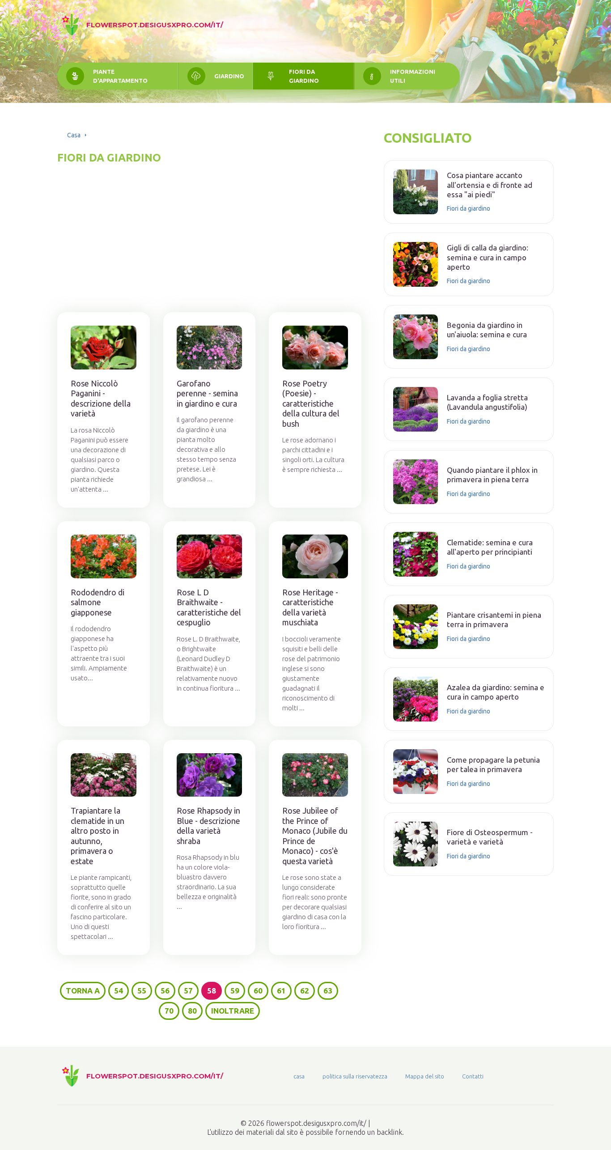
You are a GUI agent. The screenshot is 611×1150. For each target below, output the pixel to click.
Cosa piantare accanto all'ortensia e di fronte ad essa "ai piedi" (489, 185)
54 (118, 990)
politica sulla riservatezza (354, 1076)
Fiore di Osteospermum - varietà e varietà (490, 837)
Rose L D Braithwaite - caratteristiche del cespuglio (209, 607)
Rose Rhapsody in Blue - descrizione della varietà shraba (208, 825)
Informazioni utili (412, 76)
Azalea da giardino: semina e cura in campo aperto (495, 692)
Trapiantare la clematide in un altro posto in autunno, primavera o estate (97, 836)
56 (165, 990)
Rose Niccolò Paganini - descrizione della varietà (101, 398)
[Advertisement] (209, 227)
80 (192, 1010)
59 (234, 990)
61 (281, 990)
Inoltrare (232, 1010)
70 (169, 1010)
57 (188, 990)
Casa (74, 135)
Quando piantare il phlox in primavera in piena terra (492, 475)
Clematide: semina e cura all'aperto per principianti (490, 547)
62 (304, 990)
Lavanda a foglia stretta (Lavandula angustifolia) (487, 402)
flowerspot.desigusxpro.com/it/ (154, 25)
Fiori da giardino (304, 76)
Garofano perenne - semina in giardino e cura (207, 393)
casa (299, 1076)
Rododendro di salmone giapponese (97, 602)
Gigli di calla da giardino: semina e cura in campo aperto (487, 257)
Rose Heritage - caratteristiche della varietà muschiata (310, 607)
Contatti (473, 1076)
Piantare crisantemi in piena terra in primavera (494, 619)
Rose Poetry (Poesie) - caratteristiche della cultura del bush (310, 403)
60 (258, 990)
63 (327, 990)
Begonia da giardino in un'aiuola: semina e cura (487, 330)
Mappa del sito (424, 1076)
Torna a (83, 990)
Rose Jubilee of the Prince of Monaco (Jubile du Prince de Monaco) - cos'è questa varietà (315, 836)
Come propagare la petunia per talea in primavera (493, 764)
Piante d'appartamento (120, 76)
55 (141, 990)
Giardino (229, 76)
